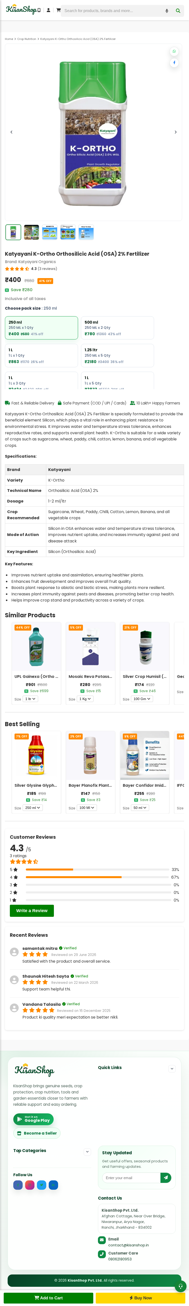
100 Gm (140, 699)
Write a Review (31, 910)
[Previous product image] (12, 132)
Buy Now (142, 1298)
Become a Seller (40, 1133)
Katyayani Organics (37, 262)
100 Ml (84, 808)
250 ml (30, 808)
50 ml (138, 808)
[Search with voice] (166, 11)
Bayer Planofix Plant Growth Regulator (107, 785)
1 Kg (83, 699)
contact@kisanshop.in (128, 1245)
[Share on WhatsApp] (174, 51)
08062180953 (120, 1259)
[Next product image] (175, 132)
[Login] (48, 10)
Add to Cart (51, 1298)
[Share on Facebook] (174, 62)
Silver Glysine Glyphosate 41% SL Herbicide (57, 785)
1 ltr (28, 699)
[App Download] (39, 10)
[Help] (181, 1286)
